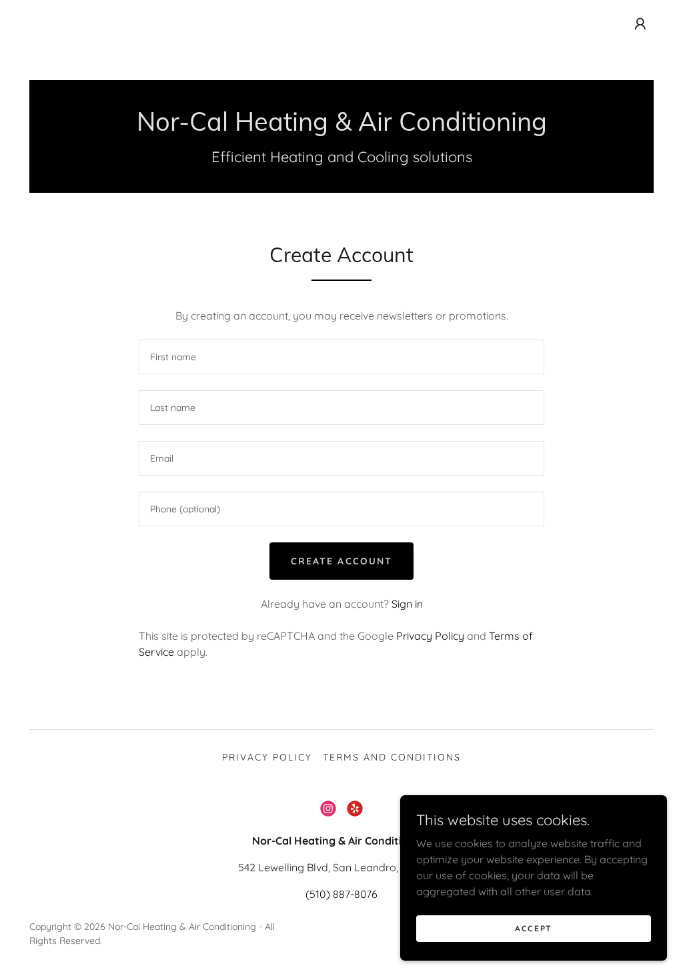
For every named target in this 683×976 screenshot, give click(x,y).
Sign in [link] (407, 603)
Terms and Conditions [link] (392, 757)
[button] (640, 24)
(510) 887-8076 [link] (341, 894)
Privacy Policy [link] (430, 635)
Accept (533, 928)
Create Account (341, 561)
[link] (342, 126)
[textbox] (341, 357)
